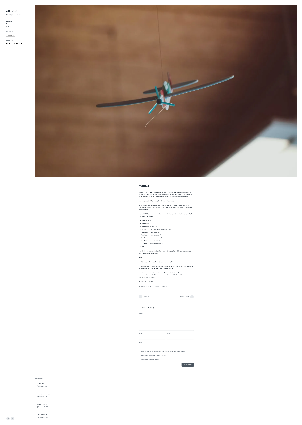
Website (141, 342)
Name (141, 333)
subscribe (11, 35)
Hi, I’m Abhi (9, 21)
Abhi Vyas (11, 10)
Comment (142, 313)
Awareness (40, 383)
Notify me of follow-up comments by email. (153, 355)
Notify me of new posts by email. (150, 359)
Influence (9, 24)
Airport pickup (42, 415)
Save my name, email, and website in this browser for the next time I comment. (163, 351)
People (157, 286)
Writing (8, 26)
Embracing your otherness (46, 394)
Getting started (42, 404)
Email (169, 333)
